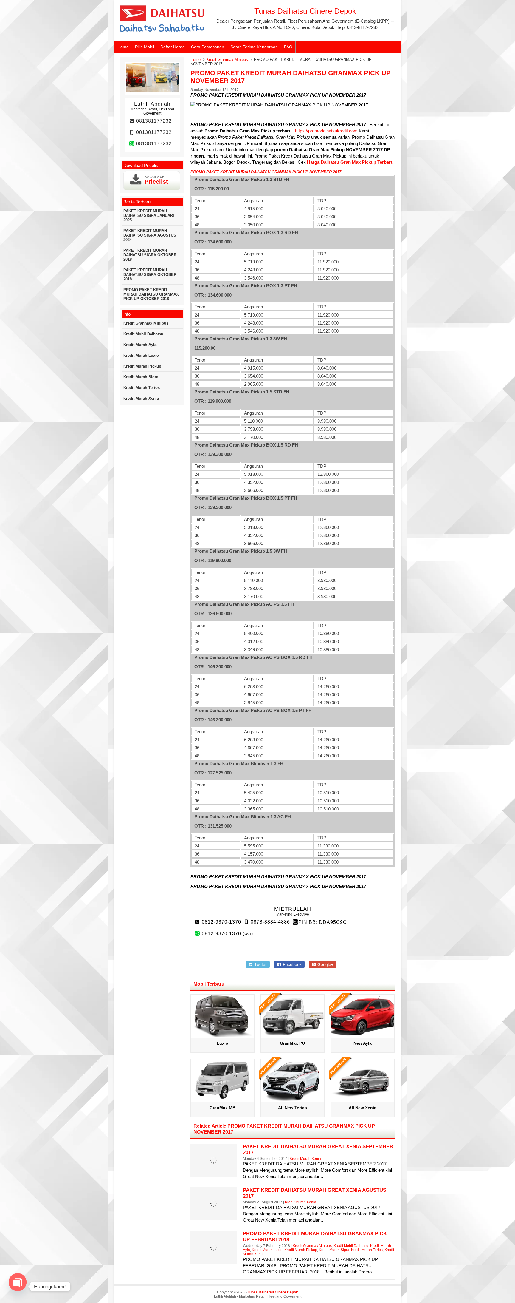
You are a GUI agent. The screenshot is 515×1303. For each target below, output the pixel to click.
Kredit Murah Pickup (300, 1250)
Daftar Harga (172, 46)
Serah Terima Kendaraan (254, 46)
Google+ (324, 964)
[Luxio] (222, 1035)
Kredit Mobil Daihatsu (350, 1246)
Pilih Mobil (144, 46)
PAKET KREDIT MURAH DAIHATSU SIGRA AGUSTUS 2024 (149, 235)
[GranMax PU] (292, 1035)
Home (123, 46)
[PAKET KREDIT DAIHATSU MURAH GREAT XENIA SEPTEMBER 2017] (213, 1172)
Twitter (260, 964)
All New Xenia (362, 1107)
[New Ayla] (362, 1035)
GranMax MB (222, 1107)
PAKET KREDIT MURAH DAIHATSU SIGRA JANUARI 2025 (148, 215)
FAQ (288, 46)
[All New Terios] (292, 1099)
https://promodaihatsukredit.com (327, 130)
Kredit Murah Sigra (334, 1250)
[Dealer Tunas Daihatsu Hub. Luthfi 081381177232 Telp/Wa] (162, 32)
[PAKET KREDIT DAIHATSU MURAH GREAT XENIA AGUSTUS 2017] (213, 1216)
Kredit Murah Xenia (305, 1159)
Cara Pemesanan (207, 46)
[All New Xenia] (362, 1099)
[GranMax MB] (222, 1099)
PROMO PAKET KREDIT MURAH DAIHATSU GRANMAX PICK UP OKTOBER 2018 (151, 294)
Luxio (222, 1043)
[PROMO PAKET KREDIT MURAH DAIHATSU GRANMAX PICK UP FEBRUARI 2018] (213, 1259)
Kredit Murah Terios (367, 1250)
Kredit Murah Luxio (267, 1250)
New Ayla (362, 1043)
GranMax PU (292, 1043)
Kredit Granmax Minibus (227, 59)
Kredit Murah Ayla (139, 344)
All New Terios (292, 1107)
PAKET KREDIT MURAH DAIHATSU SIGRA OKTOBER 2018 (149, 255)
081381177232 (153, 120)
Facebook (292, 964)
